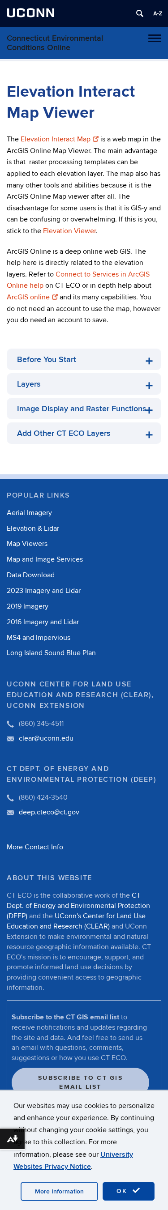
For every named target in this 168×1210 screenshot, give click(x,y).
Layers (29, 384)
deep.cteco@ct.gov (49, 812)
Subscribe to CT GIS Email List (80, 1082)
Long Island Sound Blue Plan (51, 652)
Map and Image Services (45, 559)
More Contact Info (35, 847)
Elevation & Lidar (33, 528)
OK (123, 1191)
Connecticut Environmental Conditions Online (55, 43)
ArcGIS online (28, 297)
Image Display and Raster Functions (81, 408)
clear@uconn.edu (46, 738)
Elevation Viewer (69, 230)
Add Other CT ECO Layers (64, 433)
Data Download (31, 575)
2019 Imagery (27, 606)
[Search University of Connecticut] (140, 13)
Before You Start (46, 359)
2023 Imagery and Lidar (44, 590)
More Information (59, 1191)
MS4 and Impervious (38, 637)
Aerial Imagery (29, 512)
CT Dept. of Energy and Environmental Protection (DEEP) (78, 905)
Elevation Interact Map (55, 139)
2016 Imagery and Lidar (43, 622)
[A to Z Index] (158, 13)
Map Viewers (27, 543)
